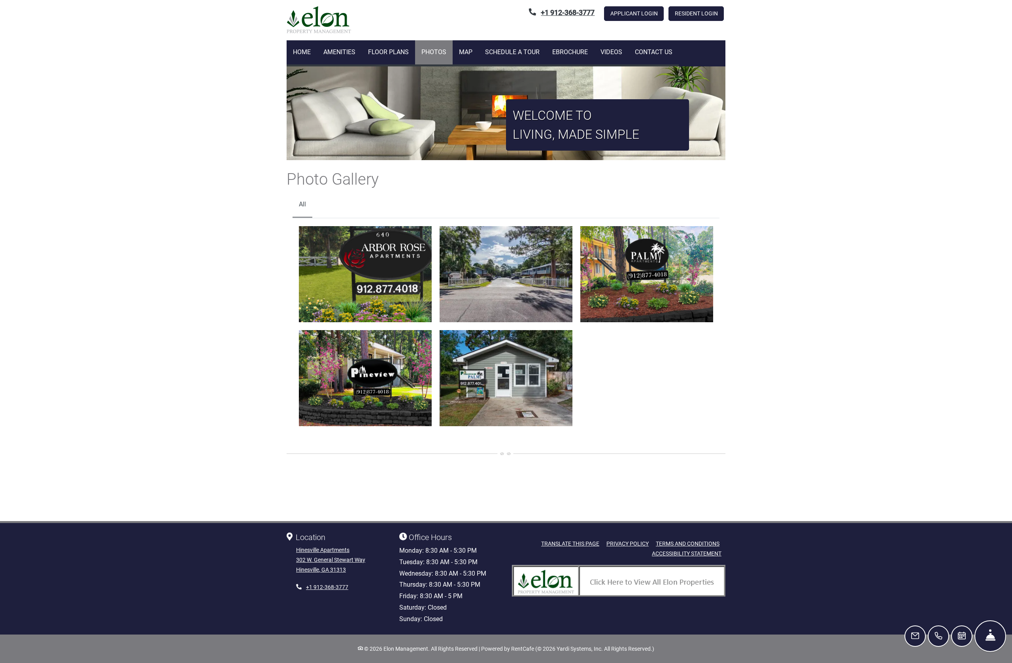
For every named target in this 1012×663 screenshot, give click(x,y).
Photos (433, 52)
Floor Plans (388, 52)
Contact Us (653, 52)
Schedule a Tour (512, 52)
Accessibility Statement (686, 553)
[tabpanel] (506, 326)
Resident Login (699, 13)
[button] (365, 274)
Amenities (339, 52)
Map (465, 52)
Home (302, 52)
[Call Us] (938, 636)
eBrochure (570, 52)
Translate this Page (570, 543)
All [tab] (302, 204)
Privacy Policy (627, 543)
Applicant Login (637, 13)
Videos (611, 52)
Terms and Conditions (687, 543)
